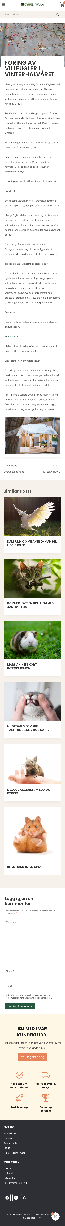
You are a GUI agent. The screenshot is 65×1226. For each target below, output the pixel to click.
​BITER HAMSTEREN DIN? (24, 867)
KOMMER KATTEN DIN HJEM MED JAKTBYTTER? (30, 605)
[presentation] (32, 516)
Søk (58, 14)
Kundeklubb (10, 1143)
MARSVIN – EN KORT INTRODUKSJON (22, 666)
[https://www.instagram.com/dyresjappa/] (15, 1197)
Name (10, 971)
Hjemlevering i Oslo (14, 1152)
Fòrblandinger (12, 142)
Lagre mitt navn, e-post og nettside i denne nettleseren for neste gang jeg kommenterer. (30, 996)
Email (10, 986)
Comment (12, 922)
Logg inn (8, 1168)
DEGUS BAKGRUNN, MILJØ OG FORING (28, 791)
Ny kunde (9, 1173)
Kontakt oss (10, 1133)
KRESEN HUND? (52, 468)
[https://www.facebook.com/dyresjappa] (7, 1197)
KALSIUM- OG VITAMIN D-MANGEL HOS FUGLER (32, 543)
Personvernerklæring (15, 1182)
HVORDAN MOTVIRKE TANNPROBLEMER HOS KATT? (28, 728)
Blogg (7, 1147)
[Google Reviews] (24, 1197)
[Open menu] (3, 4)
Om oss (8, 1138)
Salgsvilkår (10, 1177)
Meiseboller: (12, 336)
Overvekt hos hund (14, 468)
